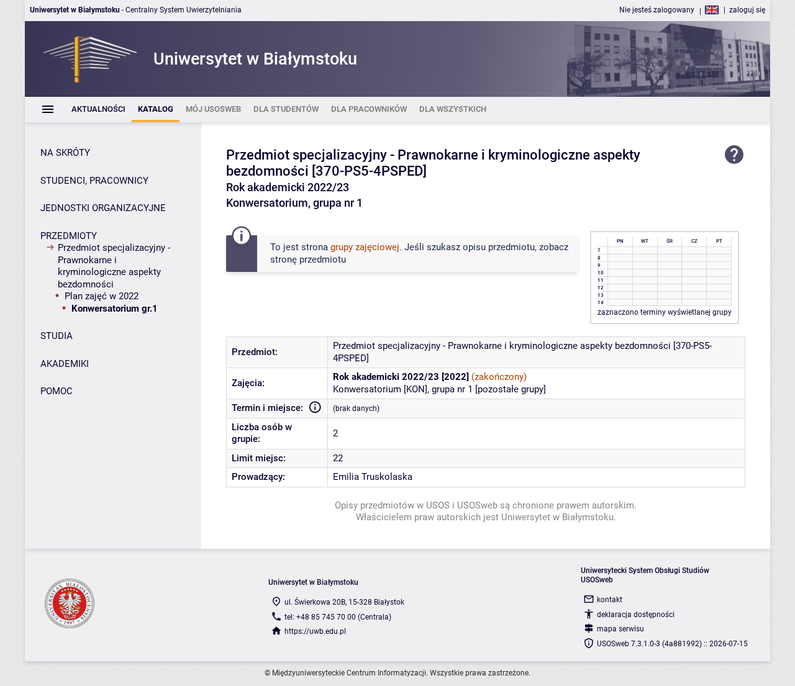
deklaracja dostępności (636, 614)
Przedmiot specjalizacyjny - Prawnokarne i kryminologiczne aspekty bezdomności (114, 266)
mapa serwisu (620, 629)
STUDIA (56, 335)
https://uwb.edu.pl (315, 631)
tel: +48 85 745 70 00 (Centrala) (337, 617)
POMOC (56, 391)
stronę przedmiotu (308, 259)
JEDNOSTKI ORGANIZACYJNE (103, 208)
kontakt (609, 599)
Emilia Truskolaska (372, 476)
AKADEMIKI (64, 363)
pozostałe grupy (510, 389)
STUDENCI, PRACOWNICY (94, 180)
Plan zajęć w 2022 (102, 296)
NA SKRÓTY (65, 152)
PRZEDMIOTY (68, 235)
